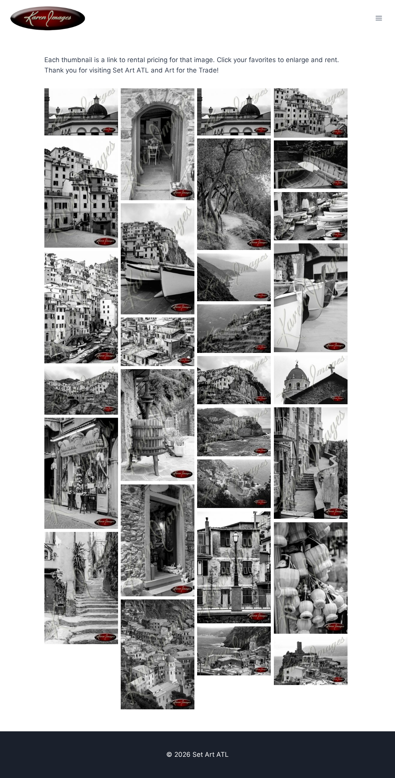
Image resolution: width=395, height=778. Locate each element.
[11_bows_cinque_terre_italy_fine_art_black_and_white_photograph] (311, 298)
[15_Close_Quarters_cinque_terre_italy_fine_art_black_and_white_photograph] (157, 341)
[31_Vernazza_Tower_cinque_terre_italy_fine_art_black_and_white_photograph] (311, 661)
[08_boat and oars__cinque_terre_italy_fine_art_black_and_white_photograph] (311, 164)
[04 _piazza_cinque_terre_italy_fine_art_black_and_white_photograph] (311, 113)
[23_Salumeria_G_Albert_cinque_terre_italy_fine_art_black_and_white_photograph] (81, 473)
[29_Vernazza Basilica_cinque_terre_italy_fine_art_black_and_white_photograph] (157, 654)
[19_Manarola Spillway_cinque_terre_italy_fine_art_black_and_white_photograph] (81, 390)
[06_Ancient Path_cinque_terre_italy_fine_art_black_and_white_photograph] (234, 194)
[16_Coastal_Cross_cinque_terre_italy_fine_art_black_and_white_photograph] (311, 380)
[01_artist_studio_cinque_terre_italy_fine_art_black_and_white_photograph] (157, 144)
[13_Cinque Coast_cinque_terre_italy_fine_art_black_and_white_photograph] (234, 277)
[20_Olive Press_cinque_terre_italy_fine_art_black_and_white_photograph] (157, 425)
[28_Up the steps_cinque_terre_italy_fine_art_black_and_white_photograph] (81, 588)
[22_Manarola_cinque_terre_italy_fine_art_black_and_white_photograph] (234, 432)
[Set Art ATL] (51, 18)
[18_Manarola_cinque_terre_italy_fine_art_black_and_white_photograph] (234, 380)
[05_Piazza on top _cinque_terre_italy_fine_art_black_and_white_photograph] (81, 193)
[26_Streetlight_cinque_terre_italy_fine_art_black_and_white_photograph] (234, 567)
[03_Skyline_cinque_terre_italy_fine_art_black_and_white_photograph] (81, 112)
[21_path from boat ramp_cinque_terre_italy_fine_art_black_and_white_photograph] (311, 463)
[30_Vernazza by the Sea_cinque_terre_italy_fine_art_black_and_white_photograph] (234, 650)
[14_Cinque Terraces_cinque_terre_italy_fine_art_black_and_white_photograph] (234, 328)
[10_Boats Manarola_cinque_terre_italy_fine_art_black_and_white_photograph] (157, 258)
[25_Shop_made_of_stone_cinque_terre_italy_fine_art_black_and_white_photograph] (157, 540)
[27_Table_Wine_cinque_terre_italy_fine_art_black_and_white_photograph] (311, 578)
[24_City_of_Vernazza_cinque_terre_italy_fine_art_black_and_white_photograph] (234, 483)
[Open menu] (378, 18)
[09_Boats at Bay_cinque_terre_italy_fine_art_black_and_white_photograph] (311, 216)
